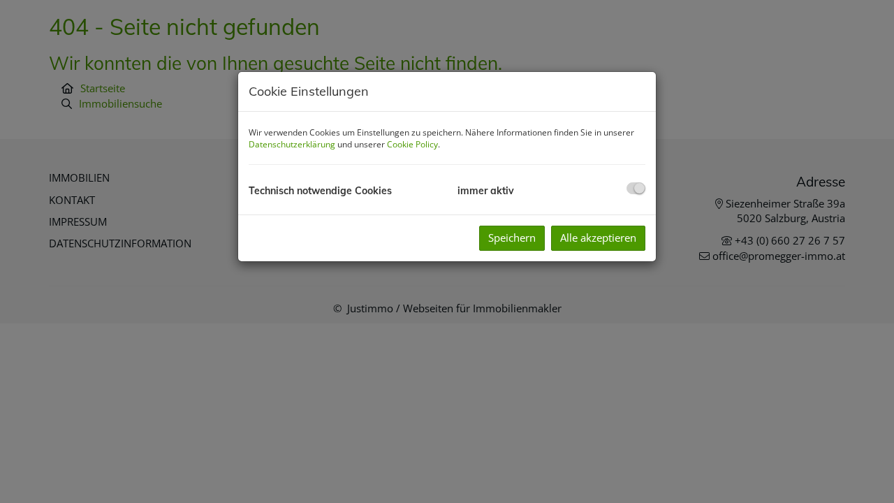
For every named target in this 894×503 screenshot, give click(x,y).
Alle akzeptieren (598, 238)
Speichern (512, 238)
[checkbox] (635, 188)
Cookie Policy (412, 144)
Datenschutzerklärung (292, 144)
